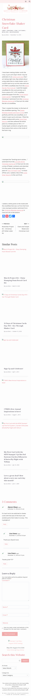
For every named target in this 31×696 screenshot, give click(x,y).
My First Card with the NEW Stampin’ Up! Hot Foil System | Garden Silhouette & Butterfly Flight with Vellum (15, 457)
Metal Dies (5, 32)
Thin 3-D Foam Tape (14, 170)
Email (5, 615)
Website (5, 623)
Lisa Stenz (6, 35)
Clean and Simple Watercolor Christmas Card (23, 227)
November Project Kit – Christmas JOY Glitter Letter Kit (8, 228)
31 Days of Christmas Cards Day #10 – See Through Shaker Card (15, 325)
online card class (17, 77)
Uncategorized (14, 32)
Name (5, 607)
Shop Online (20, 650)
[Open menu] (25, 1)
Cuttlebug (22, 30)
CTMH (15, 30)
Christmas (10, 30)
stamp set (13, 210)
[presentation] (15, 261)
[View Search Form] (29, 1)
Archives (4, 665)
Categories (5, 673)
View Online (11, 650)
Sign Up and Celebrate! (13, 369)
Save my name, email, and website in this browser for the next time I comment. (16, 628)
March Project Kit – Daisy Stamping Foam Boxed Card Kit (15, 280)
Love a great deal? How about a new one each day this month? (14, 478)
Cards (4, 30)
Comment (5, 580)
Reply (4, 524)
